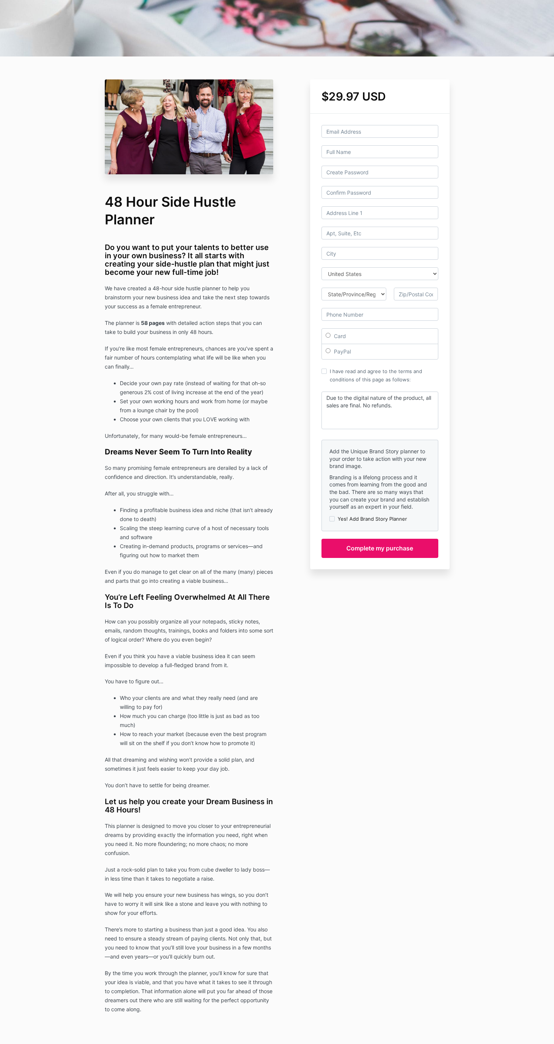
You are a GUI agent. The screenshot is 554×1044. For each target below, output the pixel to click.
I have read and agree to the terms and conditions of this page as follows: (376, 375)
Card (339, 336)
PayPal (341, 351)
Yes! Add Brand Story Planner (372, 519)
